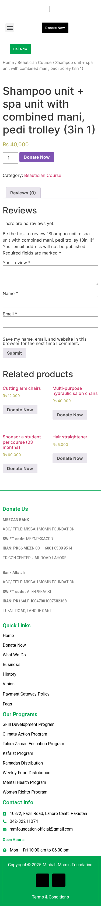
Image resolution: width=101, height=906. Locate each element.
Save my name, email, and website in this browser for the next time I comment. (44, 341)
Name (10, 293)
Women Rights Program (25, 792)
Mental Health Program (24, 782)
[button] (9, 27)
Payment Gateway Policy (26, 694)
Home (8, 62)
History (9, 674)
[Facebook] (42, 880)
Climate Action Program (25, 734)
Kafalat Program (18, 753)
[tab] (23, 192)
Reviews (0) (23, 192)
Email (10, 314)
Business (11, 664)
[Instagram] (58, 880)
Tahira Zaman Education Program (33, 743)
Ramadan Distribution (23, 763)
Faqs (7, 704)
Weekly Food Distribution (26, 772)
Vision (9, 683)
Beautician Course (35, 62)
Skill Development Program (28, 724)
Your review (16, 262)
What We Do (14, 654)
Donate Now (37, 157)
